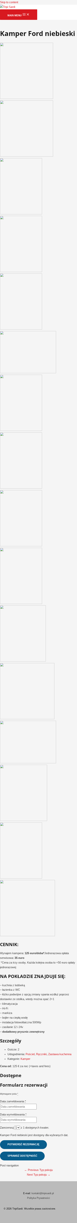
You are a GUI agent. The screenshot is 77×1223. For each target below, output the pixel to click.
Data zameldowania (13, 1101)
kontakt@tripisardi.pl (43, 1193)
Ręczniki (41, 1054)
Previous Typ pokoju (38, 1169)
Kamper (25, 1058)
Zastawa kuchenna (59, 1054)
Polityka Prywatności (38, 1198)
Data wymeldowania (13, 1114)
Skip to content (9, 2)
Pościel (30, 1054)
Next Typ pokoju (38, 1174)
